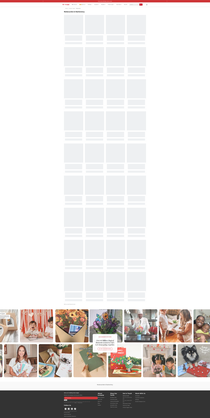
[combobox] (136, 4)
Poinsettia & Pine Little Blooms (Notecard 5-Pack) (115, 68)
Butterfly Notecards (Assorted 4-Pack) (93, 68)
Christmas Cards (113, 343)
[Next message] (167, 1)
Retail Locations (101, 341)
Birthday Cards (113, 341)
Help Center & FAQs (127, 347)
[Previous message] (43, 1)
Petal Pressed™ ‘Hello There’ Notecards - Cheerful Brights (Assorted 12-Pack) (136, 154)
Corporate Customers (139, 341)
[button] (147, 4)
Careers (99, 349)
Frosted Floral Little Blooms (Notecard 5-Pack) (73, 39)
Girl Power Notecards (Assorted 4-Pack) (135, 211)
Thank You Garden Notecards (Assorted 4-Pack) (73, 182)
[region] (101, 17)
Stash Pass (100, 343)
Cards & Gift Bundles (114, 345)
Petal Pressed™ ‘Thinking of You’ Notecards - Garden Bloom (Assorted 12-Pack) (73, 211)
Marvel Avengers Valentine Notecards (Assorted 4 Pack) (136, 239)
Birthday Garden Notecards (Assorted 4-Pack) (115, 96)
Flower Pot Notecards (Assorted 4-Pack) (72, 68)
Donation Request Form (140, 345)
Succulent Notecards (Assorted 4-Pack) (93, 125)
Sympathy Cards (113, 349)
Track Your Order (126, 349)
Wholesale (137, 339)
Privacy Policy (80, 346)
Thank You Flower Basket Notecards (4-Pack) (115, 211)
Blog (99, 347)
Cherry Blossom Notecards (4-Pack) (113, 154)
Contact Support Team (127, 351)
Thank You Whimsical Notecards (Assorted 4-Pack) (136, 125)
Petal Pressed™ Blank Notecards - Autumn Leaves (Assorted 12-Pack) (94, 182)
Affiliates (137, 343)
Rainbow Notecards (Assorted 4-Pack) (135, 182)
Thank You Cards (113, 351)
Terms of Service (67, 358)
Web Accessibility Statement (70, 360)
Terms (75, 346)
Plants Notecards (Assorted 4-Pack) (92, 96)
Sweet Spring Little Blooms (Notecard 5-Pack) (94, 39)
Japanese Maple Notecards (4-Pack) (113, 182)
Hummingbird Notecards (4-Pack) (92, 154)
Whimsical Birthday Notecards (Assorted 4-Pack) (136, 96)
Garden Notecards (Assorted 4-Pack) (114, 39)
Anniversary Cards (114, 347)
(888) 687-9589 (126, 339)
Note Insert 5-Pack (110, 125)
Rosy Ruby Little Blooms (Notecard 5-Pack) (136, 39)
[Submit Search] (141, 4)
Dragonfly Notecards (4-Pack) (70, 96)
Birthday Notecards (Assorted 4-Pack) (72, 125)
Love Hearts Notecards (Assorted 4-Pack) (73, 154)
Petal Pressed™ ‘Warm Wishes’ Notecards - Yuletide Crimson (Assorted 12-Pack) (73, 239)
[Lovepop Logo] (66, 4)
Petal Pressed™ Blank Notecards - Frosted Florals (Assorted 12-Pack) (94, 211)
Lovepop (69, 355)
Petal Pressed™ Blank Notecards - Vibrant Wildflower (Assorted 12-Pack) (115, 239)
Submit (65, 344)
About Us (100, 345)
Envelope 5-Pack (88, 239)
